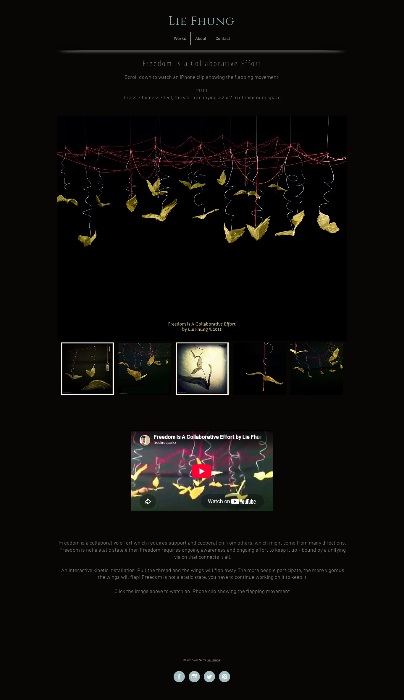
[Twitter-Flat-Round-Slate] (209, 676)
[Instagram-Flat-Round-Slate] (194, 676)
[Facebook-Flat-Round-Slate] (179, 676)
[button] (87, 368)
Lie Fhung (213, 660)
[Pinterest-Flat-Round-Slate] (224, 676)
